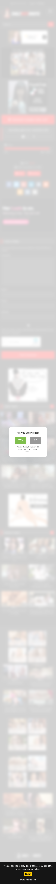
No (35, 440)
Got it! (28, 874)
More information (28, 880)
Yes (20, 440)
